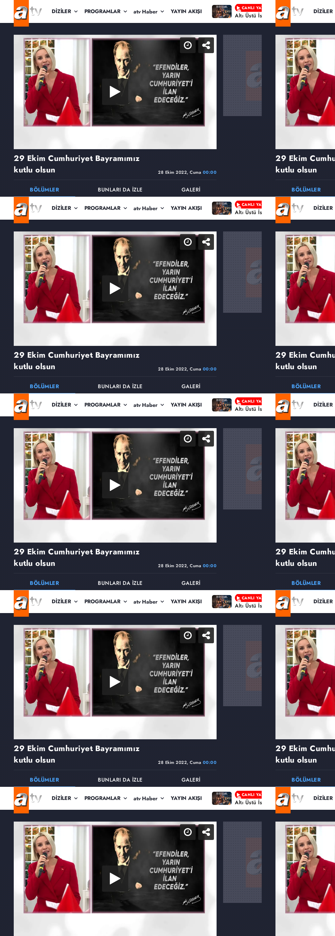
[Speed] (306, 10)
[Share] (324, 10)
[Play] (167, 468)
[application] (167, 468)
